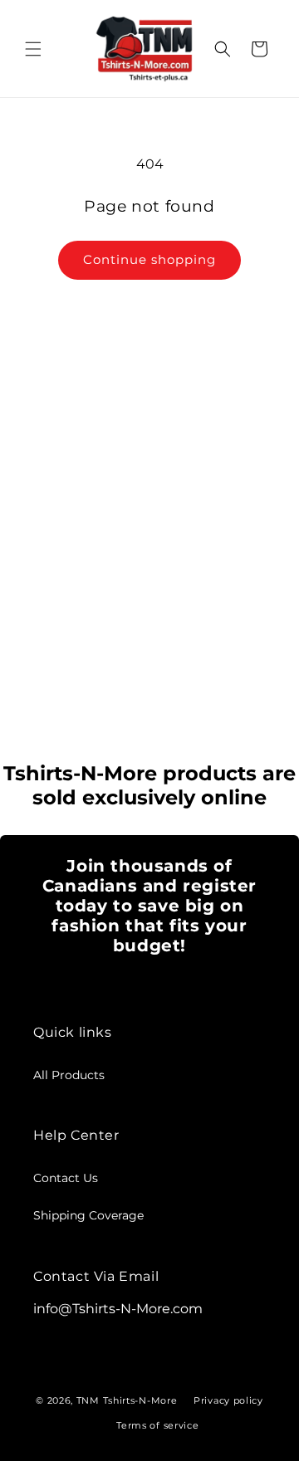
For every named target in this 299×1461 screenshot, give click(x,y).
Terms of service (157, 1425)
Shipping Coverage (88, 1215)
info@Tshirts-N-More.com (118, 1309)
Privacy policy (228, 1400)
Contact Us (65, 1177)
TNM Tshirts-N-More (127, 1400)
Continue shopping (149, 259)
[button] (33, 49)
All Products (69, 1075)
